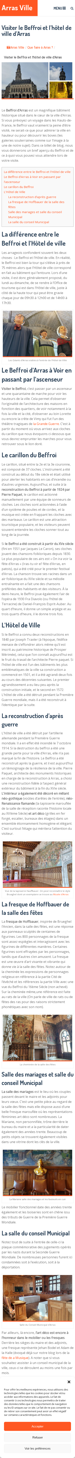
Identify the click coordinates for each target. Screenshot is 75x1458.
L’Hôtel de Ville (14, 192)
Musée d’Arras (60, 894)
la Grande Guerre (46, 424)
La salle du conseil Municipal (28, 222)
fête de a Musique (15, 1358)
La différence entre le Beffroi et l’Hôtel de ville (37, 172)
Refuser (37, 1437)
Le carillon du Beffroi (19, 187)
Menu (58, 8)
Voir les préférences (38, 1448)
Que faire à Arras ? (40, 47)
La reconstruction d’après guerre (32, 197)
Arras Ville (17, 7)
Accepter (37, 1426)
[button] (69, 1382)
